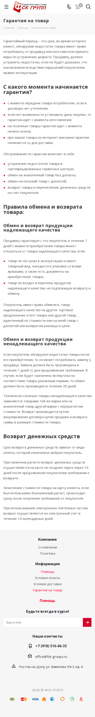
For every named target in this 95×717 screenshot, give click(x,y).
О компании (47, 547)
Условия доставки (47, 584)
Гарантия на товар (47, 590)
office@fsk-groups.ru (51, 656)
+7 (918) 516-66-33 (51, 645)
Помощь (48, 571)
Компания (47, 539)
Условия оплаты (47, 577)
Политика (47, 553)
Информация (47, 563)
